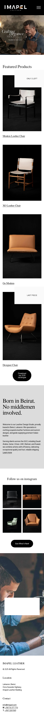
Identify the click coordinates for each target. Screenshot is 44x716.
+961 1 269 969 (10, 710)
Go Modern (8, 283)
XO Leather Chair (12, 205)
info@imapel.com (10, 705)
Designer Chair (10, 365)
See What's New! (22, 544)
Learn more (7, 453)
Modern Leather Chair (14, 136)
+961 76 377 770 (11, 708)
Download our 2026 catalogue (22, 375)
